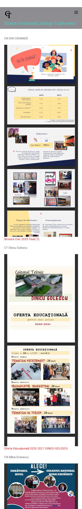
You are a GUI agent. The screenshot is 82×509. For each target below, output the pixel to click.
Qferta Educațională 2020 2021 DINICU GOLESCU (36, 448)
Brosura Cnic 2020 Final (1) (21, 239)
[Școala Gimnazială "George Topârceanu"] (8, 17)
